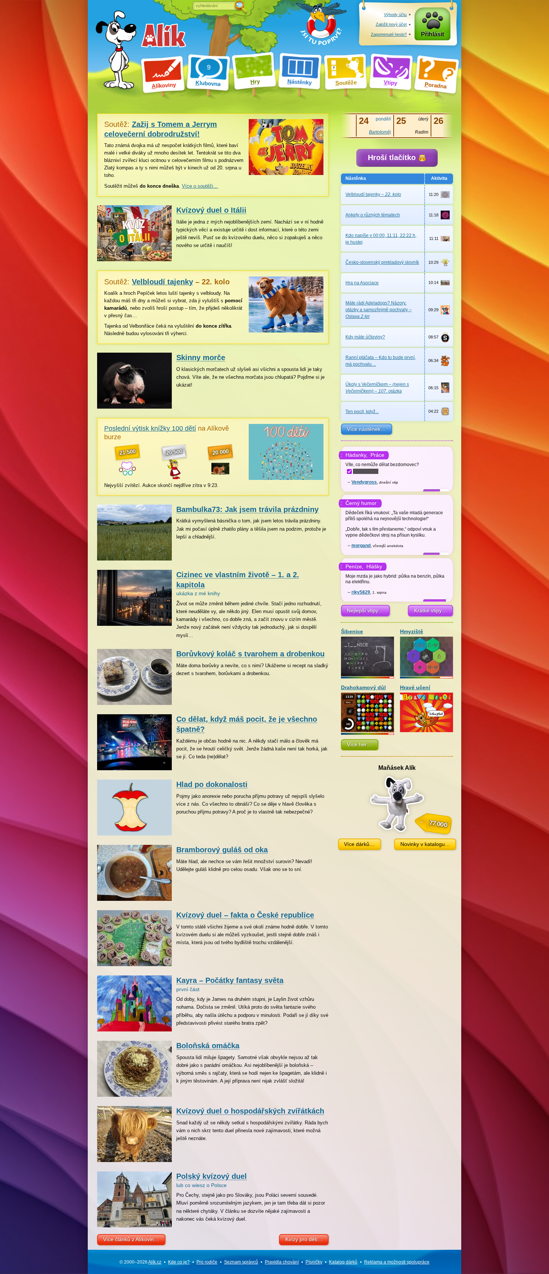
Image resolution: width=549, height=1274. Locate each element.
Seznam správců (241, 1262)
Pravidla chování (282, 1262)
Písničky (313, 1262)
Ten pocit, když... (362, 411)
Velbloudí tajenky (373, 194)
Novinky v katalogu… (425, 844)
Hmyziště (411, 631)
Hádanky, (356, 455)
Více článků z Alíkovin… (131, 1239)
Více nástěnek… (366, 429)
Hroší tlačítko (393, 157)
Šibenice (352, 631)
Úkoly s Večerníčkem (377, 388)
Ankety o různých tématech (372, 215)
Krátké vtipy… (430, 610)
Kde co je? (179, 1262)
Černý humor (360, 503)
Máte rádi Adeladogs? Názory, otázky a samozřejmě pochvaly (378, 309)
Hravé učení (415, 687)
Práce (377, 455)
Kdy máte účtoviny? (365, 337)
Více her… (359, 744)
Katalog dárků (343, 1262)
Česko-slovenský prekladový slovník (382, 262)
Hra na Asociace (362, 282)
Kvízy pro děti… (304, 1239)
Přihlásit (432, 34)
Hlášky (374, 566)
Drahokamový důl (363, 687)
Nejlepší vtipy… (365, 610)
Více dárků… (359, 844)
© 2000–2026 (140, 1262)
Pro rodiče (206, 1262)
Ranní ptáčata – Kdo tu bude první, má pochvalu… (380, 361)
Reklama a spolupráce (396, 1262)
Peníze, (354, 566)
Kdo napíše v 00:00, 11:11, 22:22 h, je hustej (380, 239)
